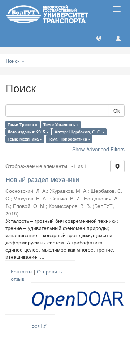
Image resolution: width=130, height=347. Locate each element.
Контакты (21, 271)
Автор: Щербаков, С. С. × (79, 131)
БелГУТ (40, 325)
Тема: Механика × (25, 139)
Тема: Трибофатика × (69, 139)
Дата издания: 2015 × (28, 131)
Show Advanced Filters (98, 149)
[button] (98, 38)
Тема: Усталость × (60, 124)
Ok (116, 110)
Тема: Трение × (22, 124)
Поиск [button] (13, 60)
